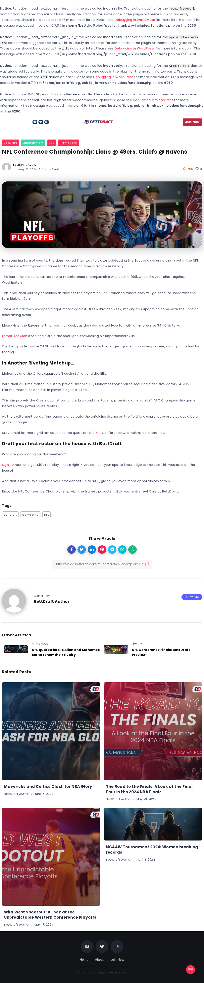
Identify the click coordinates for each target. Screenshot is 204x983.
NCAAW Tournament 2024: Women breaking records (152, 849)
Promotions (68, 142)
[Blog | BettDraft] (99, 121)
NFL (51, 142)
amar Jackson (15, 336)
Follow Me (191, 597)
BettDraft (10, 142)
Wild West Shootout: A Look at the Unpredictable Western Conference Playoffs (50, 914)
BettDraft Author (25, 165)
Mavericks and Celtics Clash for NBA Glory (48, 786)
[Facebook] (34, 122)
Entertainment (33, 142)
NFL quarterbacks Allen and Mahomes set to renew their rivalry (66, 652)
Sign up (8, 464)
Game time (30, 514)
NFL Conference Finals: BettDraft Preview (161, 652)
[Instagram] (46, 122)
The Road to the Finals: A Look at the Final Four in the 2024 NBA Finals (149, 789)
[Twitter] (40, 122)
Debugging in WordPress (134, 19)
